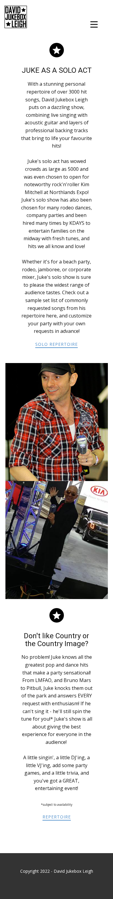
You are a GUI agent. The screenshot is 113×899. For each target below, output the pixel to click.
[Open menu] (94, 24)
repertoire (56, 817)
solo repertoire (56, 344)
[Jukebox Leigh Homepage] (15, 16)
